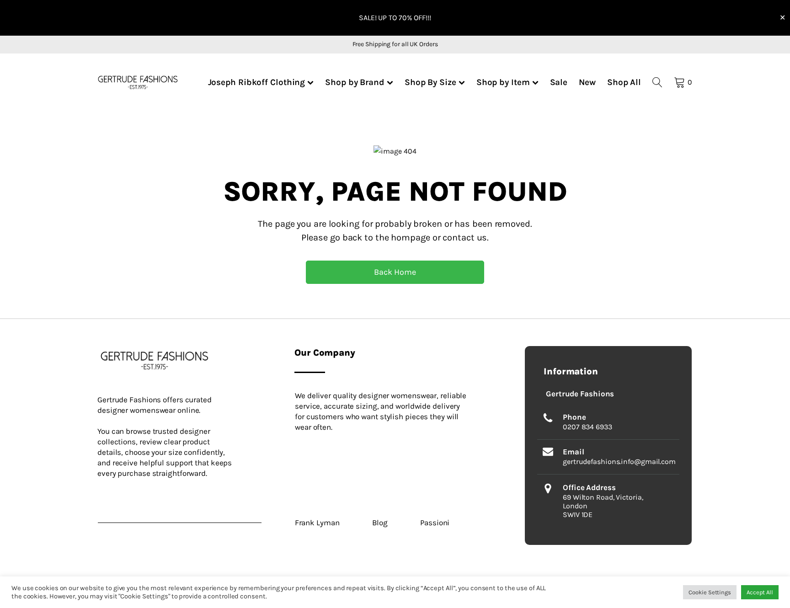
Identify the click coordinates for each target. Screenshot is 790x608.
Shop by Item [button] (503, 82)
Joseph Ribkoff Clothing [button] (256, 82)
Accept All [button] (760, 592)
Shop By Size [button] (430, 82)
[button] (138, 82)
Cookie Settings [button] (710, 592)
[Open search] (657, 82)
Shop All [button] (624, 82)
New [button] (587, 82)
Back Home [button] (395, 272)
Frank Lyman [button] (317, 522)
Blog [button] (380, 522)
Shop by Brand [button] (354, 82)
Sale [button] (559, 82)
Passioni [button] (434, 522)
